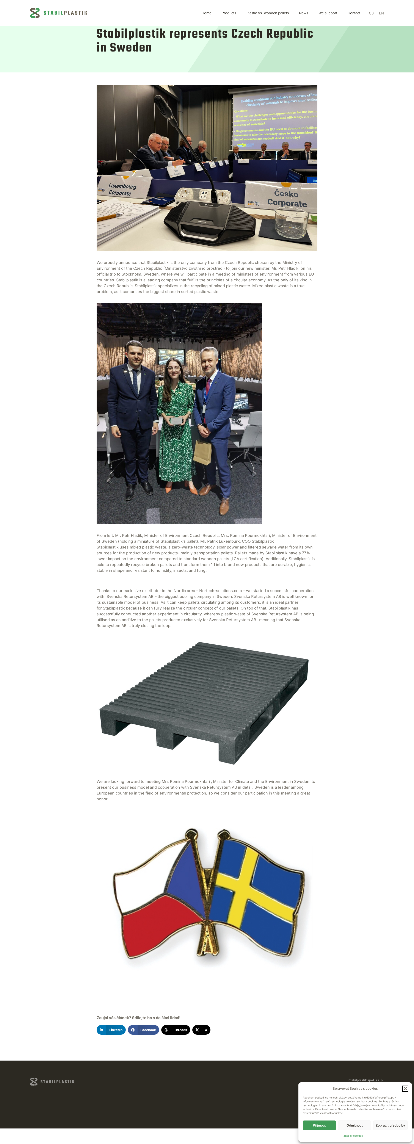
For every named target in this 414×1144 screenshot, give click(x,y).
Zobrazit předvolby (390, 1125)
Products (229, 13)
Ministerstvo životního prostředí (194, 268)
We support (327, 13)
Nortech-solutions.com (220, 590)
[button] (405, 1088)
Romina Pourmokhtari (190, 781)
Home (206, 13)
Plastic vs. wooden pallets (267, 13)
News (303, 13)
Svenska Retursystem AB (130, 596)
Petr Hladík (288, 268)
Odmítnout (355, 1125)
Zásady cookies (353, 1135)
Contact (354, 13)
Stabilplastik (158, 262)
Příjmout (319, 1125)
